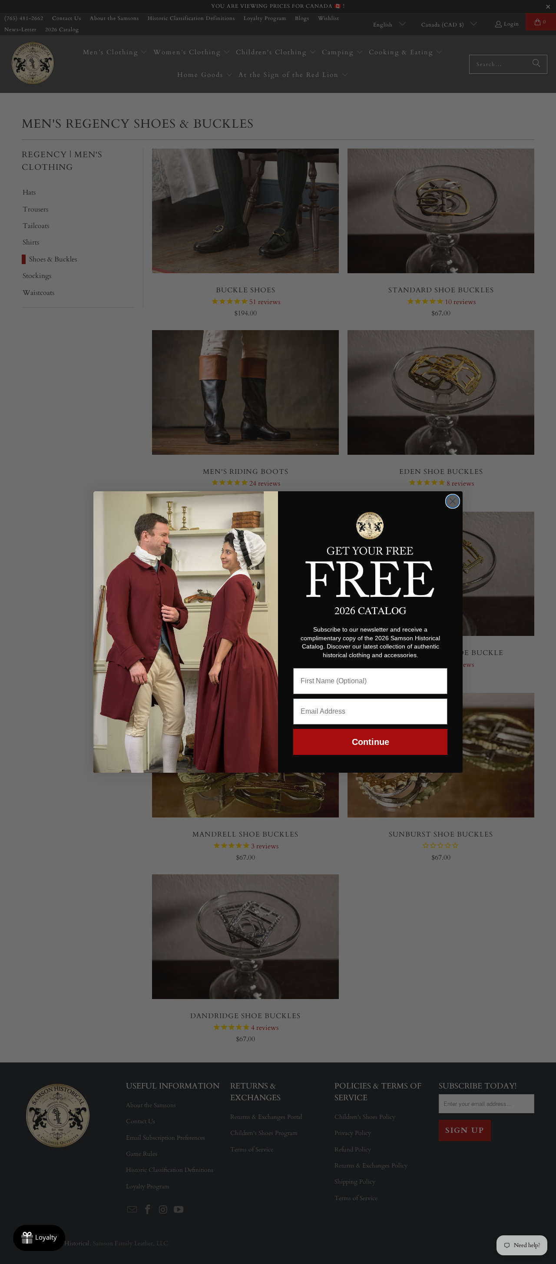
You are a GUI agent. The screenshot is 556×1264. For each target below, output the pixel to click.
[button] (370, 553)
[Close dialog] (452, 501)
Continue (370, 742)
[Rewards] (39, 1238)
